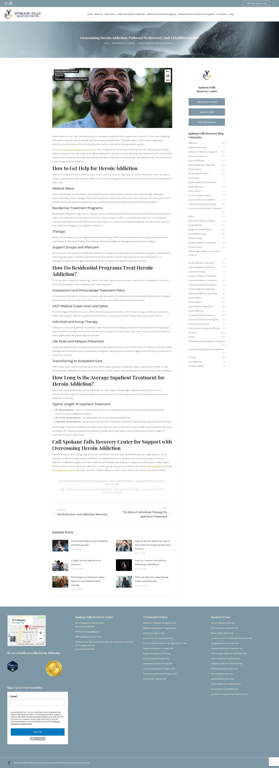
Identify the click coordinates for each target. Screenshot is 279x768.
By (150, 481)
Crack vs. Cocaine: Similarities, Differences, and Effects (150, 562)
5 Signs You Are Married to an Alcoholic (86, 562)
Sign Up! (37, 732)
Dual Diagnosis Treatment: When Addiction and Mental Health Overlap (87, 581)
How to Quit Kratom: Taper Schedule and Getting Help (89, 543)
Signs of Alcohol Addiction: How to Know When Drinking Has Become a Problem (153, 545)
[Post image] (60, 545)
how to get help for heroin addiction (127, 489)
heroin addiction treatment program (75, 149)
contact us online (64, 470)
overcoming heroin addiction (112, 492)
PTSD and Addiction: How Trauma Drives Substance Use (151, 579)
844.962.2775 (159, 466)
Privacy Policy (75, 763)
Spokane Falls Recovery (59, 763)
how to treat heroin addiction (153, 489)
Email (14, 696)
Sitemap (86, 763)
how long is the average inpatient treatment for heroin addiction (89, 489)
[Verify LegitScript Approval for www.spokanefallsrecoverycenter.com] (12, 671)
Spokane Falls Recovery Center (34, 763)
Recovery (59, 75)
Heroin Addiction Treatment (66, 71)
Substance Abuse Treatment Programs (71, 79)
